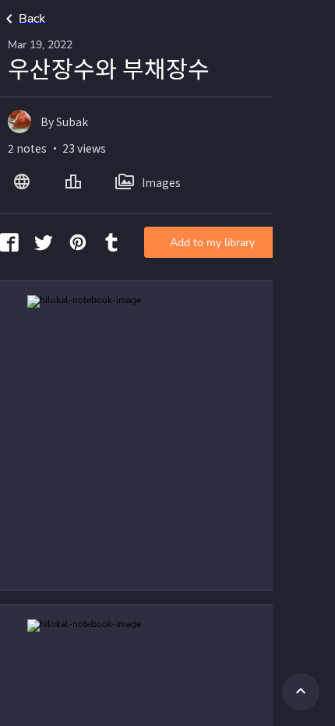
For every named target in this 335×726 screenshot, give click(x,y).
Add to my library (212, 242)
